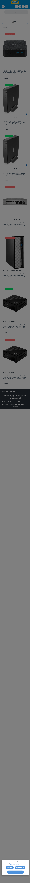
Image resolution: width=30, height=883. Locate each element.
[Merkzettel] (19, 6)
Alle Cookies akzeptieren (15, 872)
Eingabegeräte (15, 406)
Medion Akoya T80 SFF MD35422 (12, 271)
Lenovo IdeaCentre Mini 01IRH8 (11, 220)
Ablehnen (9, 867)
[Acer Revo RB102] (15, 48)
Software (24, 402)
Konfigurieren (20, 867)
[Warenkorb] (26, 6)
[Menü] (3, 6)
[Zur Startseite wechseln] (15, 2)
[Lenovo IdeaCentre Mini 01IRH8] (15, 201)
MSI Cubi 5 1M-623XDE (9, 372)
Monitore (4, 402)
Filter (16, 22)
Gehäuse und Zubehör (14, 402)
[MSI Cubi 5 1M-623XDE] (15, 354)
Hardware (23, 404)
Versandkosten (6, 397)
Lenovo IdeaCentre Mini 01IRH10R (12, 118)
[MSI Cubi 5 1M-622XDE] (15, 303)
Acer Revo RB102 (7, 67)
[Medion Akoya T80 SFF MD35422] (15, 252)
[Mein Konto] (23, 6)
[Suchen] (16, 6)
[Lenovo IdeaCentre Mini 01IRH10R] (15, 99)
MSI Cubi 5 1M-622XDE (9, 321)
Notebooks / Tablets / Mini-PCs (11, 404)
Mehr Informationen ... (15, 864)
